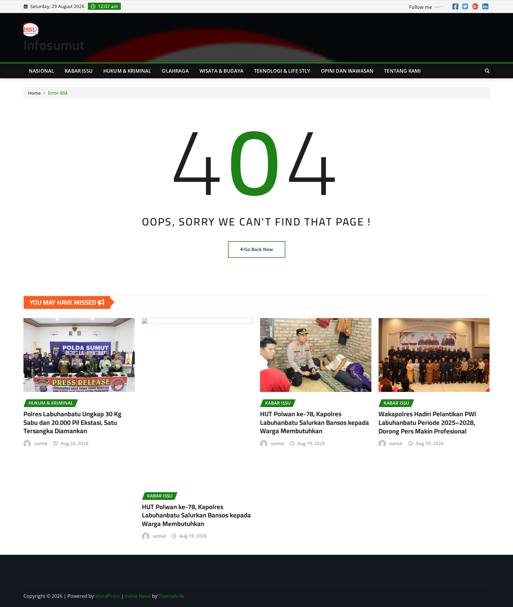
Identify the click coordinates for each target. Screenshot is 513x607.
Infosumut (54, 45)
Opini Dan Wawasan (347, 71)
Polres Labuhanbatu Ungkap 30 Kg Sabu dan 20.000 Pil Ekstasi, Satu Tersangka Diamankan (72, 422)
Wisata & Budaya (221, 71)
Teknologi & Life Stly (282, 71)
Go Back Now (258, 249)
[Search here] (487, 71)
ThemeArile (171, 596)
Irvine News (138, 596)
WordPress (107, 596)
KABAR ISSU (79, 71)
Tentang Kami (402, 71)
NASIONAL (41, 71)
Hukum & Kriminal (127, 71)
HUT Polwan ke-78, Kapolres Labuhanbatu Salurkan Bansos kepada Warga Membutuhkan (196, 515)
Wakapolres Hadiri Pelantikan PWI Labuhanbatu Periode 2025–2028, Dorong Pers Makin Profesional (427, 422)
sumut (41, 443)
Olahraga (175, 71)
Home (34, 93)
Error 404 (58, 93)
